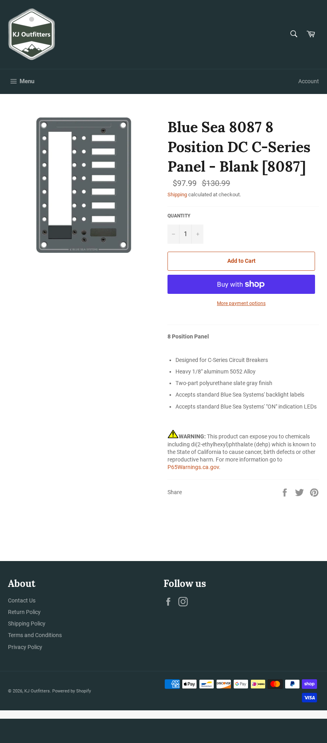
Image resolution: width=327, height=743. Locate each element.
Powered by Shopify (71, 691)
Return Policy (24, 612)
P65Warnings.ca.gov (193, 467)
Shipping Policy (26, 623)
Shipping (177, 194)
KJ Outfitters (37, 691)
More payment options (241, 303)
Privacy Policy (25, 647)
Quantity (178, 216)
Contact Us (21, 600)
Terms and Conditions (35, 635)
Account (308, 81)
